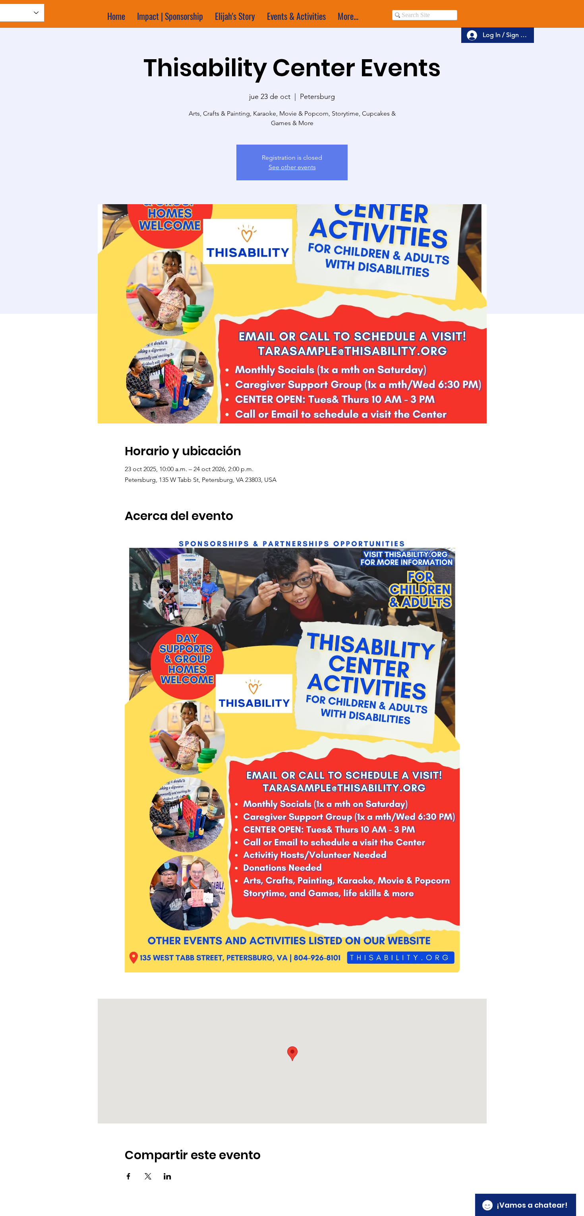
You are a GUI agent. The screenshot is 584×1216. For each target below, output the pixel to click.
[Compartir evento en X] (148, 1176)
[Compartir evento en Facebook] (128, 1176)
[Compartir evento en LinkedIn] (167, 1176)
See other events (292, 167)
